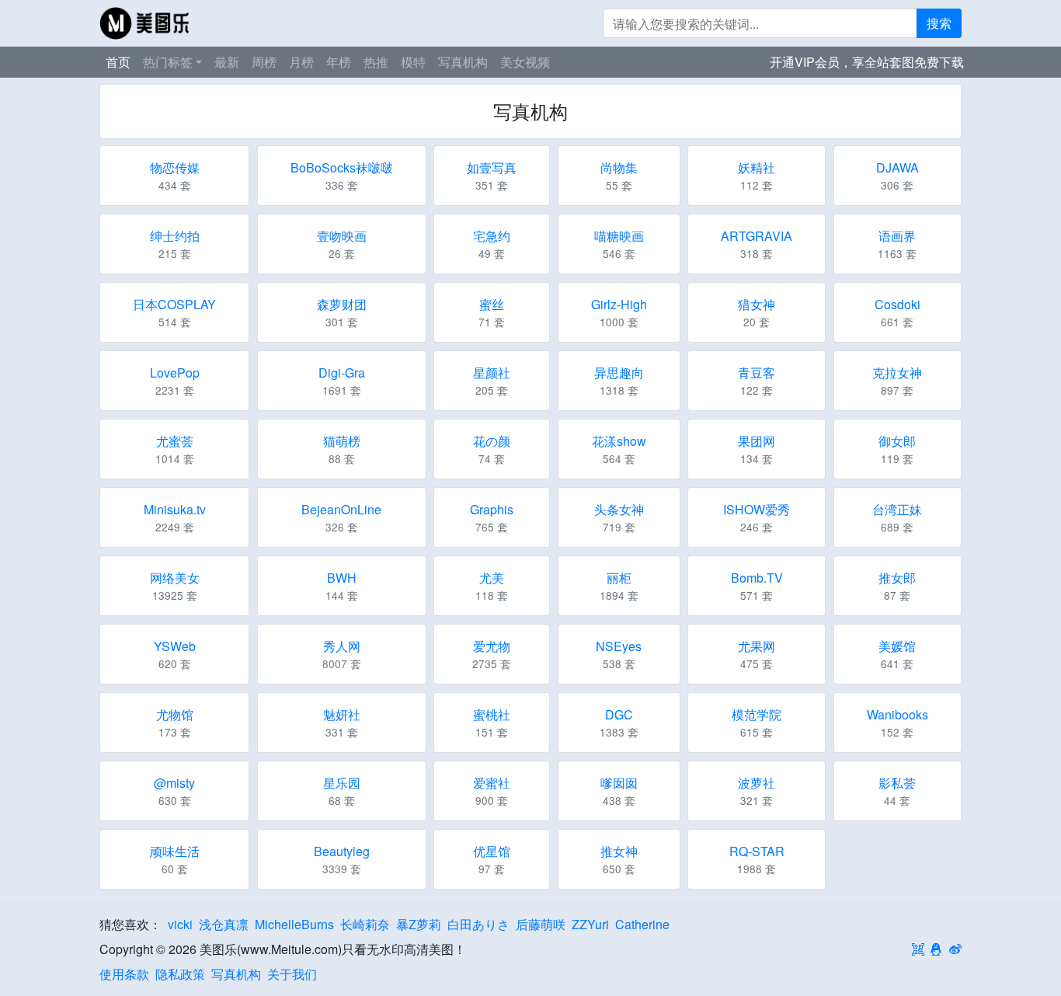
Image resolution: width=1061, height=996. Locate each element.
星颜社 (491, 372)
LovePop (175, 372)
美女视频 (525, 62)
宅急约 (491, 236)
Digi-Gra (341, 372)
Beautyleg (342, 851)
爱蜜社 (491, 783)
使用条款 (124, 974)
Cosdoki (897, 304)
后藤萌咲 (540, 924)
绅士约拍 (175, 236)
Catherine (642, 924)
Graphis (491, 509)
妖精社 (756, 167)
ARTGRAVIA (756, 236)
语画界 (897, 236)
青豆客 (756, 372)
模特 (413, 62)
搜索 (939, 23)
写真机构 (463, 62)
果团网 (756, 441)
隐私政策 (180, 974)
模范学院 (756, 714)
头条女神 (619, 509)
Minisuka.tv (175, 509)
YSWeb (175, 646)
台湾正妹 (897, 509)
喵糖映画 (619, 236)
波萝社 (756, 783)
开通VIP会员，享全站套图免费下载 (867, 62)
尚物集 (619, 167)
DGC (619, 714)
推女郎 (897, 578)
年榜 (338, 62)
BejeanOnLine (341, 509)
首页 (118, 62)
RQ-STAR (756, 851)
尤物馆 (174, 714)
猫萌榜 (341, 441)
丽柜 (619, 578)
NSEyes (619, 646)
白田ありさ (478, 924)
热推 (376, 62)
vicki (180, 924)
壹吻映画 (342, 236)
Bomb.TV (757, 578)
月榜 (301, 62)
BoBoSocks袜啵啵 (341, 167)
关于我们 (292, 974)
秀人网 (341, 646)
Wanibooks (897, 714)
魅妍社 (341, 714)
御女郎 (897, 441)
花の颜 (491, 441)
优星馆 (491, 851)
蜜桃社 (491, 714)
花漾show (619, 441)
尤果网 (756, 646)
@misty (174, 783)
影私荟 (897, 783)
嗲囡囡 (619, 783)
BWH (342, 578)
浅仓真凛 (224, 924)
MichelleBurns (294, 924)
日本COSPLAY (174, 304)
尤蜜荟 (174, 441)
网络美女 (175, 578)
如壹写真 (492, 167)
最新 (226, 62)
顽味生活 (175, 851)
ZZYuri (590, 924)
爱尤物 (491, 646)
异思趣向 (619, 372)
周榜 (264, 62)
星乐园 (341, 783)
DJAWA (897, 167)
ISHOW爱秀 (756, 509)
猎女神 (756, 304)
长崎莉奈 (365, 924)
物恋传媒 (175, 167)
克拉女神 (897, 372)
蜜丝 (491, 304)
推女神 (619, 851)
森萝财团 (342, 304)
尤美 (491, 578)
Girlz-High (619, 304)
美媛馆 (897, 646)
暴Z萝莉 (418, 924)
